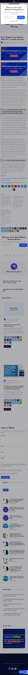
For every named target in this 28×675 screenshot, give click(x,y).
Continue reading (14, 21)
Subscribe (21, 17)
